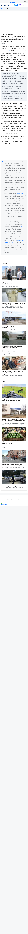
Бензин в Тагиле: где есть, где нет (11, 8)
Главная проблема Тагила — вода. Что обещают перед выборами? (14, 304)
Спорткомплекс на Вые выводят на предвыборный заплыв (10, 281)
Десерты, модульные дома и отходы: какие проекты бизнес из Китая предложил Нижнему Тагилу (13, 373)
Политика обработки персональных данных (11, 499)
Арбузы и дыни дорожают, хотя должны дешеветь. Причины (12, 442)
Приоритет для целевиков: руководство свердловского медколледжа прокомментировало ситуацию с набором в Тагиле (13, 348)
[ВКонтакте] (17, 5)
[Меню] (26, 5)
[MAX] (20, 5)
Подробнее (12, 2)
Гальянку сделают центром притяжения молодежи (12, 326)
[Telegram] (14, 5)
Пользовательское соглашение (8, 501)
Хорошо (24, 1)
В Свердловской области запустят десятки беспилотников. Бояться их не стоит (12, 399)
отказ (8, 50)
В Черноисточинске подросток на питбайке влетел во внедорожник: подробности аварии (13, 485)
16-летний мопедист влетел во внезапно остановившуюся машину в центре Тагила (12, 465)
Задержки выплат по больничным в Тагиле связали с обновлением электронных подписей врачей (13, 420)
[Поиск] (23, 5)
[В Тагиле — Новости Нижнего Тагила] (6, 5)
